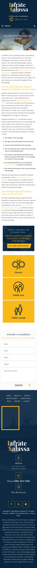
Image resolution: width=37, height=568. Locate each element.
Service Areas (26, 398)
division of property (10, 165)
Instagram (26, 504)
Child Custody (18, 311)
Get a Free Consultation (18, 246)
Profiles (27, 395)
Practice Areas (11, 398)
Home (9, 395)
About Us (17, 395)
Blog (9, 401)
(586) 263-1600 (21, 19)
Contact (26, 401)
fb (11, 504)
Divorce (18, 266)
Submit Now (18, 385)
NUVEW (11, 513)
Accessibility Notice (22, 513)
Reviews (17, 401)
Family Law (18, 289)
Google (19, 504)
